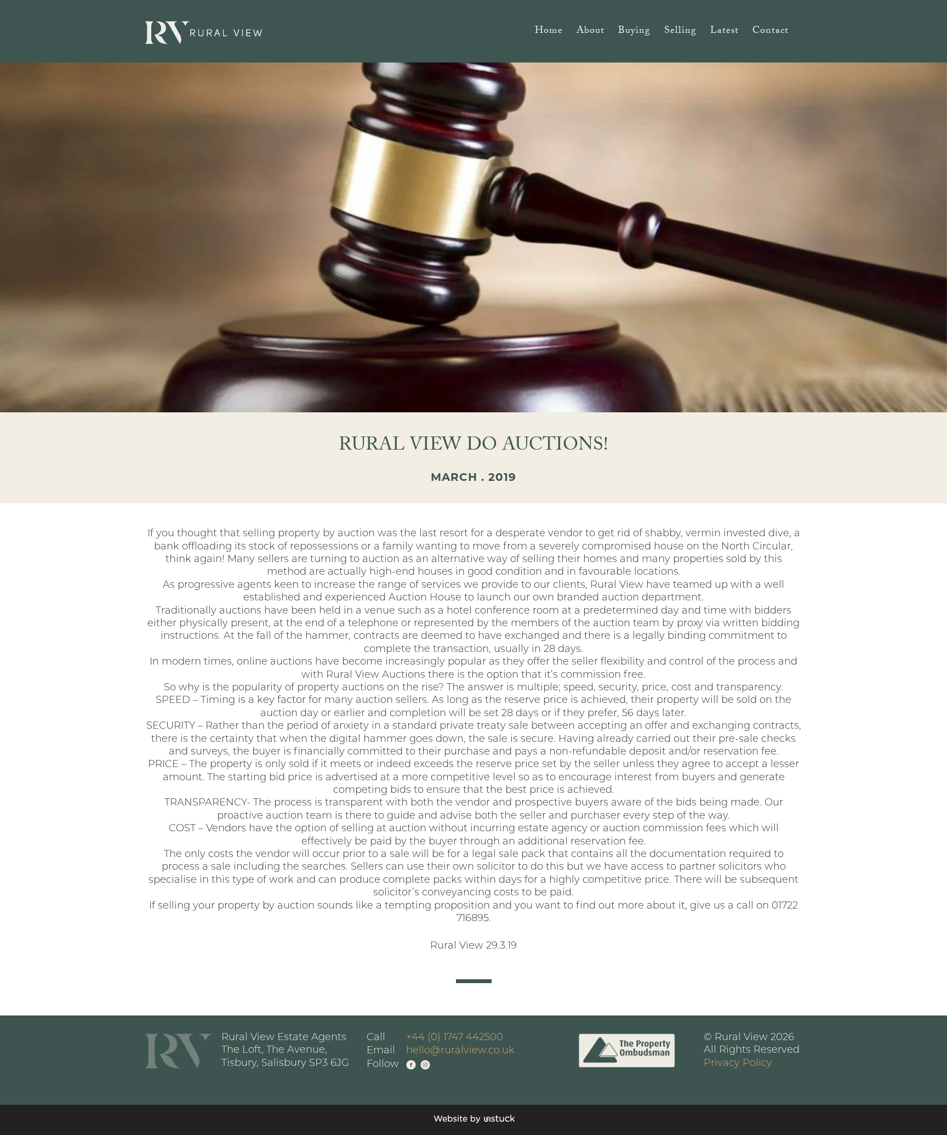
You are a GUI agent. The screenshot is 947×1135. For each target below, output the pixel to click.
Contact (770, 32)
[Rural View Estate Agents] (204, 32)
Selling (680, 32)
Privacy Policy (738, 1064)
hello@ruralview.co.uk (460, 1051)
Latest (724, 32)
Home (549, 32)
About (590, 32)
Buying (634, 32)
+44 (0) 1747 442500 (454, 1038)
